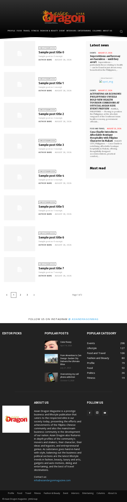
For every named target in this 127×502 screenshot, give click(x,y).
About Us (112, 493)
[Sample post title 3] (19, 146)
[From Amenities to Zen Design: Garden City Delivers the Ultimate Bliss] (51, 358)
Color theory (65, 342)
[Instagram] (97, 412)
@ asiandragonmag (83, 319)
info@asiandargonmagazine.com (52, 480)
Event (65, 493)
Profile (11, 493)
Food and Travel (97, 129)
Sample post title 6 (51, 237)
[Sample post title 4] (19, 177)
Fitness (37, 493)
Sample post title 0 (51, 52)
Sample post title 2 (51, 114)
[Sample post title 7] (19, 269)
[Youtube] (104, 413)
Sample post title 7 (51, 268)
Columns (101, 493)
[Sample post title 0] (19, 53)
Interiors (75, 493)
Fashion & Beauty (52, 493)
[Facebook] (89, 413)
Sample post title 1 (51, 83)
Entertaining (87, 493)
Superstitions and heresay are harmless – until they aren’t (105, 59)
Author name (45, 60)
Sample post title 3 (51, 145)
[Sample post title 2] (19, 115)
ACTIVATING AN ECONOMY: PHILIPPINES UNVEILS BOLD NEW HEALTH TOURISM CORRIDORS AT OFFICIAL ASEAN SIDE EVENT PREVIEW (106, 101)
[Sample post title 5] (19, 207)
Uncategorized (47, 48)
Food (19, 493)
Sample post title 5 (51, 206)
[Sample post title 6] (19, 238)
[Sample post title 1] (19, 84)
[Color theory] (51, 345)
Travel (28, 493)
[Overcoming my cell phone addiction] (51, 377)
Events (93, 53)
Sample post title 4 (51, 176)
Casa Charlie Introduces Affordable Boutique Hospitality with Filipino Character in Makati (104, 136)
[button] (121, 31)
